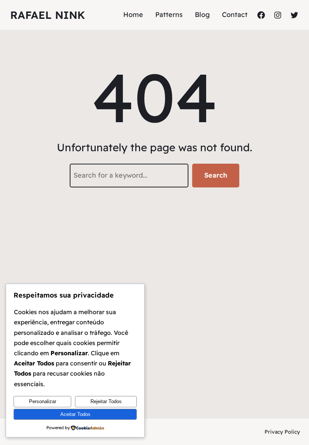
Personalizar (42, 401)
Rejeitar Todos (106, 401)
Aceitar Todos (75, 414)
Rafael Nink (47, 14)
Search (215, 175)
